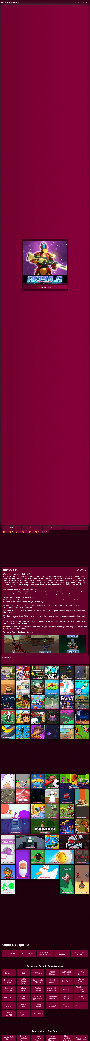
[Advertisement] (45, 550)
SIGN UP (85, 2)
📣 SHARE (53, 527)
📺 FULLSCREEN (76, 527)
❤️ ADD (32, 527)
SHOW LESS (82, 573)
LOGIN (77, 2)
